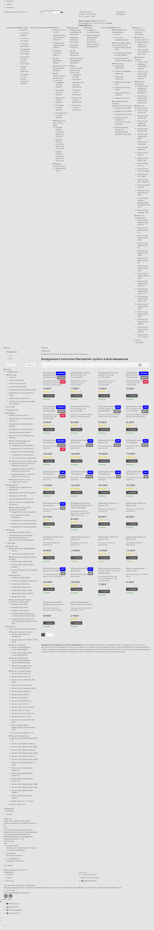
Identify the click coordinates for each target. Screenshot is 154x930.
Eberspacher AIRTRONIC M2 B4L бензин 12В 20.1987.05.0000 (109, 415)
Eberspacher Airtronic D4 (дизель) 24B (134, 510)
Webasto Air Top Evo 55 (15, 861)
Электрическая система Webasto (61, 115)
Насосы (118, 34)
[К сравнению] (61, 396)
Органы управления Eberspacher (74, 52)
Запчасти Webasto (139, 58)
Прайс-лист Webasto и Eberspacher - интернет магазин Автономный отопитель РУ (20, 823)
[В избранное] (64, 396)
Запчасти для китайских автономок (140, 32)
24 (136, 553)
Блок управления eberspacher (15, 834)
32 (81, 585)
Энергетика (116, 28)
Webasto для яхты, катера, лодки (59, 123)
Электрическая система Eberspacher (78, 84)
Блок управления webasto (17, 835)
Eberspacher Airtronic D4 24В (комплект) (53, 478)
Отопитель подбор (24, 34)
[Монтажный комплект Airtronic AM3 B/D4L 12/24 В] (82, 603)
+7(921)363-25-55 (85, 12)
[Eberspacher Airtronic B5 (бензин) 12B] (137, 538)
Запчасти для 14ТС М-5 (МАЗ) (143, 170)
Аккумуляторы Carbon (123, 111)
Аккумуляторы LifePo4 (123, 114)
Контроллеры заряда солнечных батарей (121, 44)
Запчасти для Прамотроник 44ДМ (142, 252)
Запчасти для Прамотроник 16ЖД (142, 314)
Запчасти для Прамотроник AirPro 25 (142, 222)
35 (136, 488)
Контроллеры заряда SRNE (21, 561)
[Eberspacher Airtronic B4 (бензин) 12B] (54, 538)
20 (136, 425)
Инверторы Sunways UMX (21, 587)
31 (81, 522)
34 (53, 520)
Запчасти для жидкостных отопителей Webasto (142, 75)
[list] (143, 365)
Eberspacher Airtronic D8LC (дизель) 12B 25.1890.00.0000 (53, 575)
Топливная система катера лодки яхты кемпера (24, 78)
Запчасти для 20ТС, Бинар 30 (143, 181)
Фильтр (8, 348)
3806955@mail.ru (89, 881)
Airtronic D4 (8, 830)
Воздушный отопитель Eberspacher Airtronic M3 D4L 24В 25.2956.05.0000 (81, 513)
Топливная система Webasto (59, 107)
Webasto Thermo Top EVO (19, 415)
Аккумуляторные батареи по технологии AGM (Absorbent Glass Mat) (123, 130)
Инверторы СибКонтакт (119, 78)
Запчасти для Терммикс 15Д (142, 211)
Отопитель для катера (24, 45)
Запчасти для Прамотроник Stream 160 (142, 298)
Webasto (56, 28)
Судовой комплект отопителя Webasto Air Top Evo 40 (59, 144)
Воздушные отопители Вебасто (57, 52)
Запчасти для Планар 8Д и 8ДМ (142, 136)
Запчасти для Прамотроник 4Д (142, 245)
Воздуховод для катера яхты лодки (25, 51)
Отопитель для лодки (24, 39)
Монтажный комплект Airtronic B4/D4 (137, 575)
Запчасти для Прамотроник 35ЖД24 (142, 329)
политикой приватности (112, 887)
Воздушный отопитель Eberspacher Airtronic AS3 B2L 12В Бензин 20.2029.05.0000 (53, 383)
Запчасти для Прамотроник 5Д (142, 260)
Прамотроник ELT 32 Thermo (143, 336)
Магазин (9, 1)
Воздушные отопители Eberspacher (74, 39)
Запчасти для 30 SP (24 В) (143, 186)
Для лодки (24, 28)
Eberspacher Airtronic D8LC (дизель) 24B (80, 575)
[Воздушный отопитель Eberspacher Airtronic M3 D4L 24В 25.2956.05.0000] (82, 505)
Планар (89, 28)
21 (108, 553)
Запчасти (138, 28)
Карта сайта (6, 899)
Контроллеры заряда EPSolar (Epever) (123, 54)
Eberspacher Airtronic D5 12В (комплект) (108, 478)
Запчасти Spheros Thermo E (141, 38)
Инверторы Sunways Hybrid (21, 590)
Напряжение (11, 352)
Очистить (30, 365)
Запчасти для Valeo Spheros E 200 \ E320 (143, 52)
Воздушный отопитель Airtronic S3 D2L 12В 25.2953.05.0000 (134, 383)
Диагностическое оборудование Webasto (59, 68)
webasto (7, 832)
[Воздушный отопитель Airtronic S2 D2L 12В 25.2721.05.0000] (82, 375)
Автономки (34, 28)
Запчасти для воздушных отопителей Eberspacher (142, 89)
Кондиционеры (12, 28)
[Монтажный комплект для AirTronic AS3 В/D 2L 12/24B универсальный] (109, 570)
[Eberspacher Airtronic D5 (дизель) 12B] (82, 538)
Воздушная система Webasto (59, 84)
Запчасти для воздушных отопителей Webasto (142, 65)
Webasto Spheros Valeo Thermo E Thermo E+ (59, 37)
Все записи (8, 865)
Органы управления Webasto (57, 60)
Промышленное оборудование (119, 31)
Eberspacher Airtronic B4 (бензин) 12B (51, 544)
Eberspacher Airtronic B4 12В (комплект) (80, 478)
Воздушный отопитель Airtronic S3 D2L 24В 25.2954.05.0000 (51, 416)
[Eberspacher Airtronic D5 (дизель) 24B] (109, 538)
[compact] (147, 365)
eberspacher (17, 830)
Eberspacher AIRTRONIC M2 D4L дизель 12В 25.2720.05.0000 (137, 415)
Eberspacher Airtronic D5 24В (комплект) (136, 478)
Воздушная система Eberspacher (76, 77)
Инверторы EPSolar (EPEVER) (22, 593)
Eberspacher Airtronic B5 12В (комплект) (53, 510)
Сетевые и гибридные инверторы (123, 72)
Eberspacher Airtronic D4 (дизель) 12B (106, 510)
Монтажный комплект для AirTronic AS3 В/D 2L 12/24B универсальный (107, 578)
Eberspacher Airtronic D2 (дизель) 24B (106, 447)
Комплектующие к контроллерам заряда (123, 59)
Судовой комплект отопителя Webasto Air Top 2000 (59, 131)
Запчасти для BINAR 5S (142, 148)
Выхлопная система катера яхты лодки (24, 60)
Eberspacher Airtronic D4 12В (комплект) (136, 447)
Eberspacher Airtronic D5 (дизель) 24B (106, 544)
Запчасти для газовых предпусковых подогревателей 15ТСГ (143, 202)
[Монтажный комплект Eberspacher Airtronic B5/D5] (54, 603)
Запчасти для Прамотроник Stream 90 (142, 283)
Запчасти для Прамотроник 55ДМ (142, 268)
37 (53, 391)
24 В (10, 358)
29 (108, 488)
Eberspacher (74, 28)
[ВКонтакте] (6, 896)
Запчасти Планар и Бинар (141, 107)
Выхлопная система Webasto (59, 92)
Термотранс (105, 28)
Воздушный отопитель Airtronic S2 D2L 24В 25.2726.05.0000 (106, 383)
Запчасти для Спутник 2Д (142, 111)
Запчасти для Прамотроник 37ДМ (142, 237)
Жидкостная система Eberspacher (77, 100)
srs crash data (27, 830)
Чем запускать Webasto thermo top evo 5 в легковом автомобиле (22, 849)
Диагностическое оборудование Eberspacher (76, 60)
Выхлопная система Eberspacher (76, 107)
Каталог (8, 369)
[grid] (140, 365)
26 (53, 488)
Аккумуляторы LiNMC (123, 108)
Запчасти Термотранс (139, 341)
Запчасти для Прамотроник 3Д (142, 230)
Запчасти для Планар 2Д (142, 117)
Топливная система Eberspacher (76, 92)
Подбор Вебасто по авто (59, 165)
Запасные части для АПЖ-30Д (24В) (143, 192)
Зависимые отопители (74, 46)
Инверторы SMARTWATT (120, 67)
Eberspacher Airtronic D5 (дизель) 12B (79, 544)
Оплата (9, 4)
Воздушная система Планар (93, 31)
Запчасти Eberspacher (139, 83)
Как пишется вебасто (14, 855)
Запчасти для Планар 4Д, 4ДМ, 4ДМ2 (142, 123)
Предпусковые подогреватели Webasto (59, 45)
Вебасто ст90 (18, 839)
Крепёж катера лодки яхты (24, 69)
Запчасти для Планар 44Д (142, 130)
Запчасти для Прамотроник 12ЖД (142, 306)
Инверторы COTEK (122, 98)
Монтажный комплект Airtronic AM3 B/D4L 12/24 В (82, 609)
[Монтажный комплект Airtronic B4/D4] (137, 569)
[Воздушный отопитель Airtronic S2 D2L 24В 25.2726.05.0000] (109, 375)
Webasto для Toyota (60, 169)
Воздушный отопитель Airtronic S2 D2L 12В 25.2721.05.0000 (79, 383)
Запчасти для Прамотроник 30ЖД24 (142, 321)
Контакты (10, 7)
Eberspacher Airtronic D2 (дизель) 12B (79, 447)
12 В (10, 356)
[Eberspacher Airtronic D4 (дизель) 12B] (109, 504)
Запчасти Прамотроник (140, 217)
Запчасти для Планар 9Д (142, 143)
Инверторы (119, 64)
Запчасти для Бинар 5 (142, 154)
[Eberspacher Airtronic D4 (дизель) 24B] (137, 504)
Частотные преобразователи (122, 38)
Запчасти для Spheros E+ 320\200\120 (142, 44)
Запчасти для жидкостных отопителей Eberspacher (142, 99)
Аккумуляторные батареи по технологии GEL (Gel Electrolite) (122, 120)
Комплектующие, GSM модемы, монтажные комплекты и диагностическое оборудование (93, 41)
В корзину (49, 396)
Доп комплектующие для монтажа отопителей (59, 76)
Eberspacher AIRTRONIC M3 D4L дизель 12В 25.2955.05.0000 (81, 415)
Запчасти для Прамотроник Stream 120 (142, 291)
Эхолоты (23, 30)
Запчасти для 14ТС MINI (142, 175)
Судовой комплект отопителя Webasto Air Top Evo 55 (59, 156)
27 (108, 391)
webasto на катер (17, 832)
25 (81, 391)
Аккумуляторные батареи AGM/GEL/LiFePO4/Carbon (20, 601)
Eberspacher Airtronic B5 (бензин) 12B (134, 544)
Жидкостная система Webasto (60, 100)
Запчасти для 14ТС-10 (142, 164)
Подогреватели (44, 28)
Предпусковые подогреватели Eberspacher (76, 32)
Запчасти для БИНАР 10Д (142, 159)
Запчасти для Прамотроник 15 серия (143, 275)
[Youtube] (10, 896)
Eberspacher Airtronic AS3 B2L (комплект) (53, 447)
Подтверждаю (10, 890)
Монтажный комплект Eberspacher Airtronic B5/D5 (52, 609)
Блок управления (30, 832)
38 (53, 425)
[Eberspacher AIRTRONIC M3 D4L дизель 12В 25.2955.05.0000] (82, 408)
